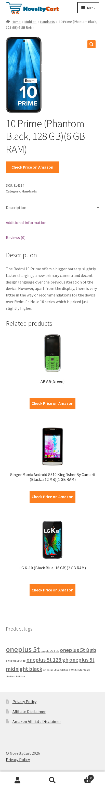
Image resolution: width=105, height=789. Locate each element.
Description (16, 207)
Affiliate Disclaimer (29, 711)
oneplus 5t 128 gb (48, 659)
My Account (17, 780)
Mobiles (30, 21)
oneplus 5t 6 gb (50, 651)
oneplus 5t (23, 649)
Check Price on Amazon (32, 167)
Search (52, 780)
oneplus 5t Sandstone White (60, 670)
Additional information (26, 222)
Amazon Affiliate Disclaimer (36, 721)
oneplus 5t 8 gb (78, 649)
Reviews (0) (15, 237)
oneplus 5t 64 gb (16, 660)
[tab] (52, 207)
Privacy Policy (24, 701)
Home (16, 21)
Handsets (47, 21)
